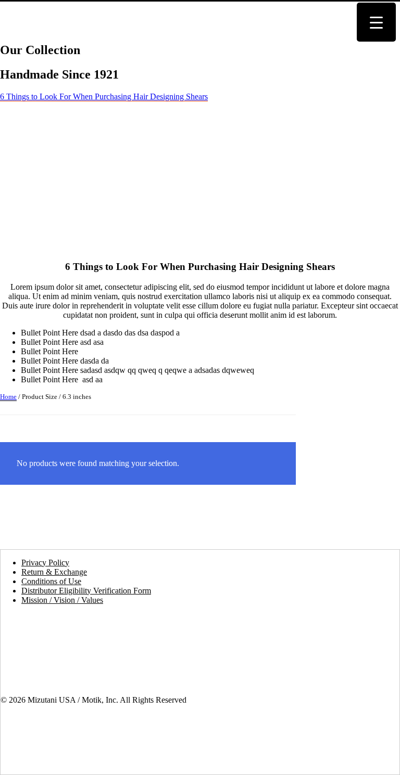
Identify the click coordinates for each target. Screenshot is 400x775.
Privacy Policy (45, 562)
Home (8, 397)
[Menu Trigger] (376, 22)
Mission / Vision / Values (62, 600)
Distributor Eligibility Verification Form (86, 590)
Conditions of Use (51, 581)
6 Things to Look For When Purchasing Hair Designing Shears (104, 96)
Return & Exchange (54, 571)
